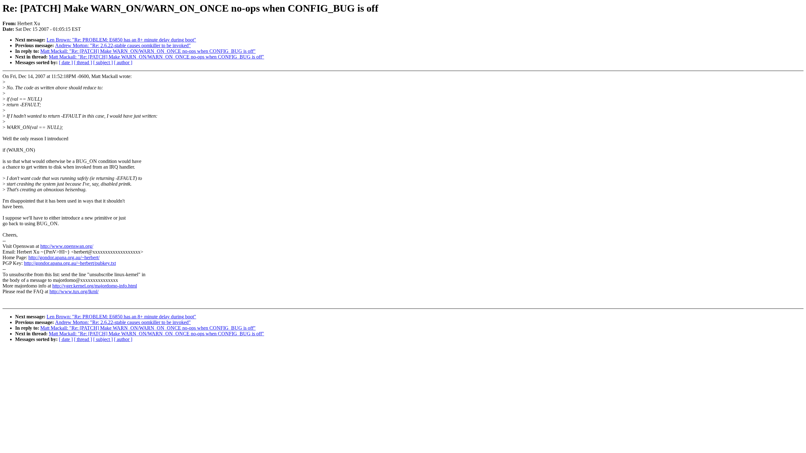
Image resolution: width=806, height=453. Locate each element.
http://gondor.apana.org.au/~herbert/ (63, 257)
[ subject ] (103, 62)
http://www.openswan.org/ (66, 246)
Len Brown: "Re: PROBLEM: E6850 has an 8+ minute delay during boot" (121, 39)
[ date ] (66, 62)
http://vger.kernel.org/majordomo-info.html (94, 285)
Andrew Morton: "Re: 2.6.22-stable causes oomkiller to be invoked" (123, 45)
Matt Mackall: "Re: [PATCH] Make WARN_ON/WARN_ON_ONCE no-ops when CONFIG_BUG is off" (148, 51)
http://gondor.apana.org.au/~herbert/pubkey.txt (70, 263)
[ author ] (123, 62)
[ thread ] (83, 62)
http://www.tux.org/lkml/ (74, 291)
